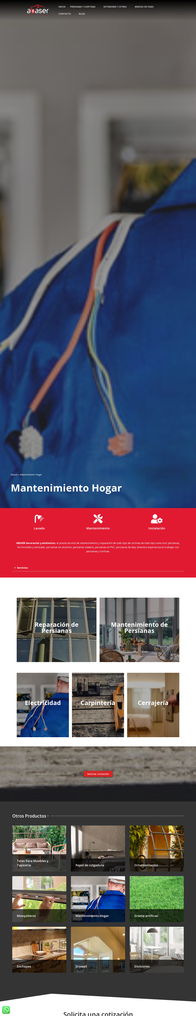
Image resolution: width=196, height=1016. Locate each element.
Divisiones (142, 966)
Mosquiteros (26, 916)
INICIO (62, 6)
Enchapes (24, 966)
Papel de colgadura (89, 865)
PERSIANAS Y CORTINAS (82, 6)
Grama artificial (146, 916)
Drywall (81, 966)
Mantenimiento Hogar (92, 916)
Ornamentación (146, 865)
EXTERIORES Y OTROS (115, 6)
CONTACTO (64, 13)
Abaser (14, 474)
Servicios (22, 567)
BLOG (82, 13)
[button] (98, 567)
